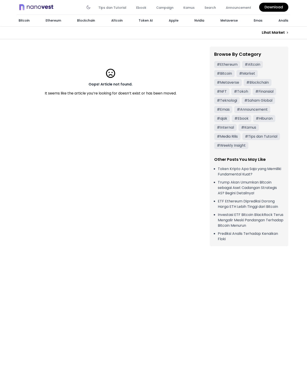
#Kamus (248, 127)
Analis (283, 20)
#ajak (222, 118)
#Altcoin (252, 64)
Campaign (165, 7)
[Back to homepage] (37, 7)
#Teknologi (227, 100)
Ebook (141, 7)
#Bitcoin (224, 73)
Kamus (189, 7)
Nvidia (199, 20)
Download (274, 7)
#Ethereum (227, 64)
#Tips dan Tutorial (261, 136)
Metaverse (229, 20)
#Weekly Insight (231, 145)
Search (210, 7)
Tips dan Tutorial (112, 7)
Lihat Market (273, 32)
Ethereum (53, 20)
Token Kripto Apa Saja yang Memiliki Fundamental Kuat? (249, 171)
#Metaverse (228, 82)
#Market (247, 73)
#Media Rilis (227, 136)
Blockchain (86, 20)
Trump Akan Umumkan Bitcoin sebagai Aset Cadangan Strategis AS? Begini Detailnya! (247, 188)
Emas (258, 20)
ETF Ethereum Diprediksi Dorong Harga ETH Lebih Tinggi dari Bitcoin (248, 204)
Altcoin (117, 20)
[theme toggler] (88, 7)
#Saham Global (258, 100)
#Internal (225, 127)
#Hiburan (264, 118)
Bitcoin (24, 20)
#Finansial (264, 91)
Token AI (146, 20)
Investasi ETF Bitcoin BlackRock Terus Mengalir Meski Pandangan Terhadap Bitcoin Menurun (250, 220)
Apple (173, 20)
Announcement (238, 7)
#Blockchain (257, 82)
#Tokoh (241, 91)
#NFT (222, 91)
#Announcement (252, 109)
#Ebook (241, 118)
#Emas (223, 109)
